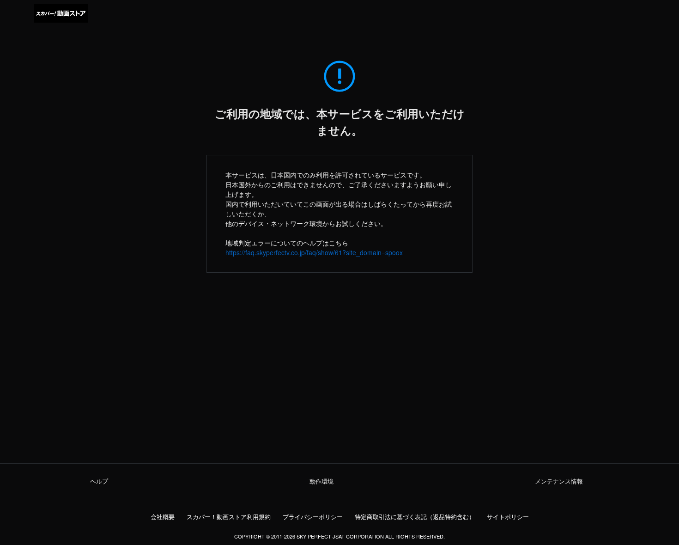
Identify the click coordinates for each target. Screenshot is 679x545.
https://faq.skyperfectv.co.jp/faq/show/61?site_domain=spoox (314, 252)
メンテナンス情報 (559, 481)
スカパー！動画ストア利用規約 (229, 517)
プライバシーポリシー (313, 517)
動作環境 (321, 481)
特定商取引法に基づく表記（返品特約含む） (415, 517)
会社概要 (163, 517)
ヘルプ (99, 481)
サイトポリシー (508, 517)
